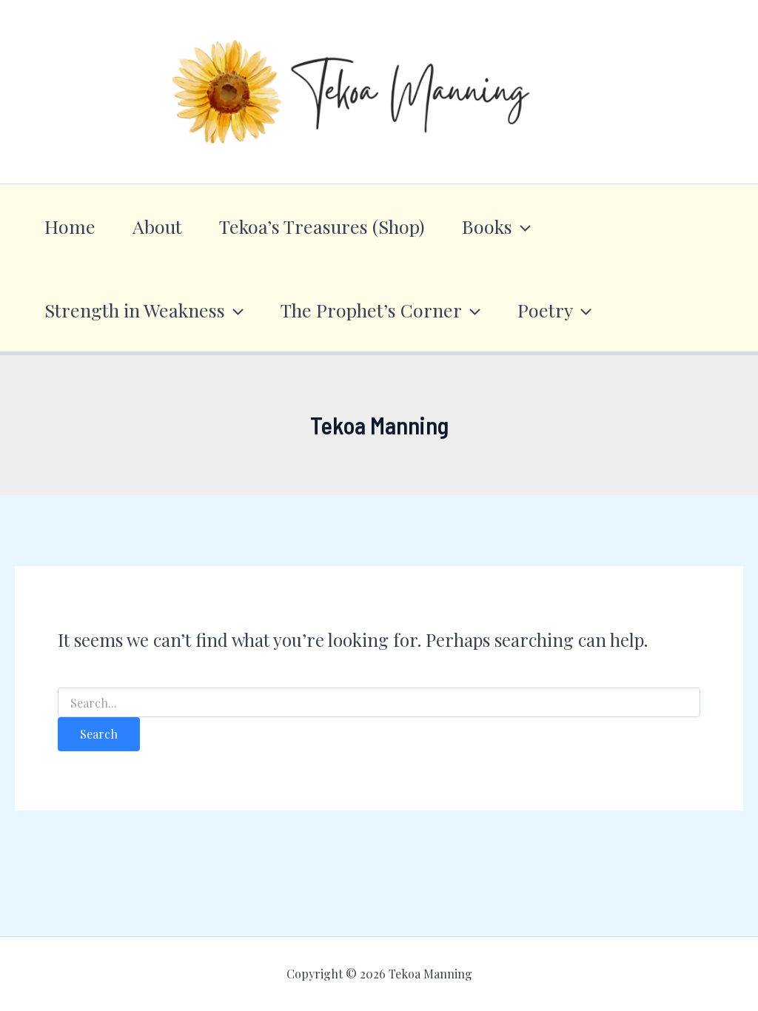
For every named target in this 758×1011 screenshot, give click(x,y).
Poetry (545, 310)
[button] (521, 226)
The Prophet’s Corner (371, 310)
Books (487, 226)
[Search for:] (379, 703)
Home (69, 226)
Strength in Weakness (134, 310)
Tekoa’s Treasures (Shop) (322, 226)
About (157, 226)
